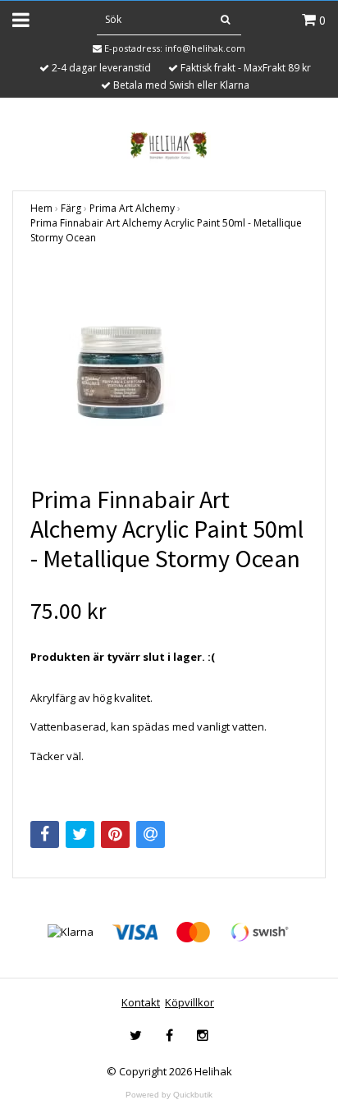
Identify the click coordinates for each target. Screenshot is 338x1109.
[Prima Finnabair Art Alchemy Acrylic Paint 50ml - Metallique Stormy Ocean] (169, 373)
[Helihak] (168, 145)
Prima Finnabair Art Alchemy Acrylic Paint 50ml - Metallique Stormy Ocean (166, 230)
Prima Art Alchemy (132, 208)
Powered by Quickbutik (169, 1094)
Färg (71, 208)
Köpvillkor (189, 1002)
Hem (41, 208)
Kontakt (140, 1002)
